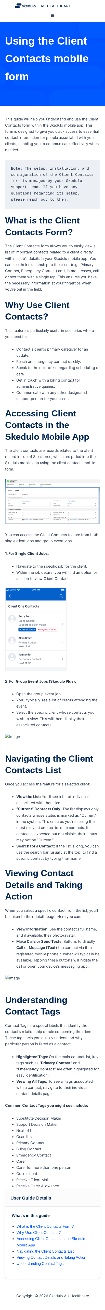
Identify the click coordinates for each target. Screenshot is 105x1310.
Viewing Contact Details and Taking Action (51, 1257)
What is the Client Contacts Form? (45, 1226)
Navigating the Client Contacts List (45, 1251)
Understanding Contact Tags (40, 1264)
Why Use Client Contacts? (39, 1233)
